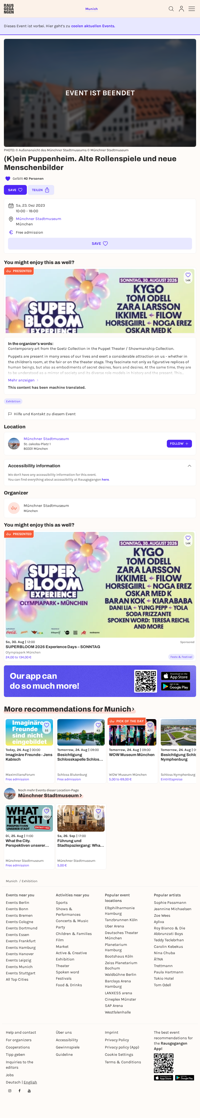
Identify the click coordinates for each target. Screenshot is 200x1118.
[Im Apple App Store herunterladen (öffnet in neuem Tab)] (175, 676)
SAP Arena (114, 1005)
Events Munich (19, 966)
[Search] (171, 9)
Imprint (111, 1032)
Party (60, 927)
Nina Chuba (164, 953)
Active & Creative (71, 953)
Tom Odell (162, 985)
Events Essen (17, 934)
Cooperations (18, 1047)
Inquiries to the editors (19, 1065)
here (105, 479)
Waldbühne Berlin (120, 974)
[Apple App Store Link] (163, 1078)
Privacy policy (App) (122, 1047)
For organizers (18, 1040)
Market (62, 946)
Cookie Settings (119, 1054)
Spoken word (67, 972)
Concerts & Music (72, 920)
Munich (11, 881)
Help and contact (21, 1032)
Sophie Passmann (170, 902)
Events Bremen (19, 915)
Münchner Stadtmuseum (38, 218)
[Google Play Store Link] (184, 1078)
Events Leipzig (18, 960)
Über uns (64, 1032)
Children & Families (74, 933)
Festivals (63, 978)
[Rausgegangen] (9, 9)
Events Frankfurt (21, 941)
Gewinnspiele (68, 1047)
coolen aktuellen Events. (93, 26)
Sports (62, 902)
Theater (62, 965)
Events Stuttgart (20, 973)
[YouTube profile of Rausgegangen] (29, 1091)
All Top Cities (17, 979)
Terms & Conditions (123, 1062)
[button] (100, 243)
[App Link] (163, 1063)
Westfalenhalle (118, 1012)
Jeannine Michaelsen (172, 909)
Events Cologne (19, 921)
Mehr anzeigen (21, 380)
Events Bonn (17, 909)
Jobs (10, 1075)
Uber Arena (114, 926)
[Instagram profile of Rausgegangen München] (10, 1091)
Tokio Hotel (164, 978)
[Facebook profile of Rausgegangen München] (19, 1091)
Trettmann (163, 965)
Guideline (64, 1054)
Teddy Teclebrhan (169, 940)
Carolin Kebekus (168, 946)
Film (60, 940)
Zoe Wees (162, 915)
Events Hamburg (21, 947)
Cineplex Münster (120, 999)
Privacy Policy (117, 1040)
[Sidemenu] (191, 8)
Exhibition (13, 401)
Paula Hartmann (168, 972)
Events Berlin (17, 902)
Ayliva (159, 921)
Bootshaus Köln (119, 956)
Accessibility (67, 1040)
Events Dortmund (21, 928)
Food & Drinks (69, 985)
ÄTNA (158, 959)
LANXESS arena (118, 993)
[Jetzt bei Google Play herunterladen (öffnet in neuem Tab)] (175, 686)
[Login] (181, 9)
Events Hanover (20, 953)
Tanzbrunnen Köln (121, 919)
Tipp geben (15, 1054)
